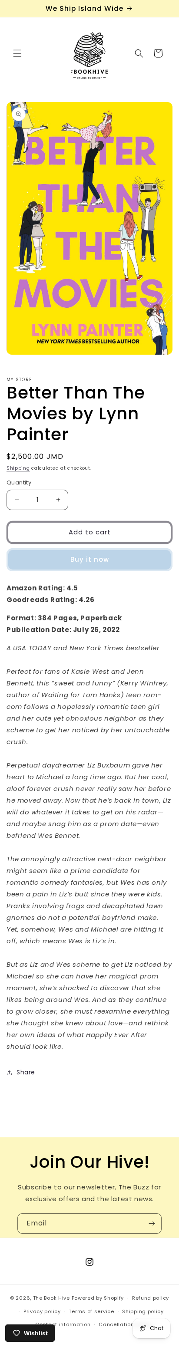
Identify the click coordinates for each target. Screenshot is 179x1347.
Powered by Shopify (98, 1297)
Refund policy (150, 1297)
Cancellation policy (125, 1324)
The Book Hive (51, 1297)
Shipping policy (143, 1311)
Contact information (62, 1324)
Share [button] (26, 1072)
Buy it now (89, 559)
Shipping (18, 468)
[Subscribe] (151, 1223)
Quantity (19, 482)
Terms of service (91, 1311)
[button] (17, 53)
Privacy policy (42, 1311)
